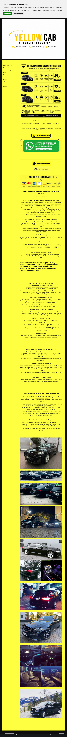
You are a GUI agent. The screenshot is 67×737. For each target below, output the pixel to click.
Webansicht (61, 733)
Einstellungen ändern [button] (18, 13)
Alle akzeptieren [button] (7, 13)
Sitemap (12, 733)
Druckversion (8, 733)
